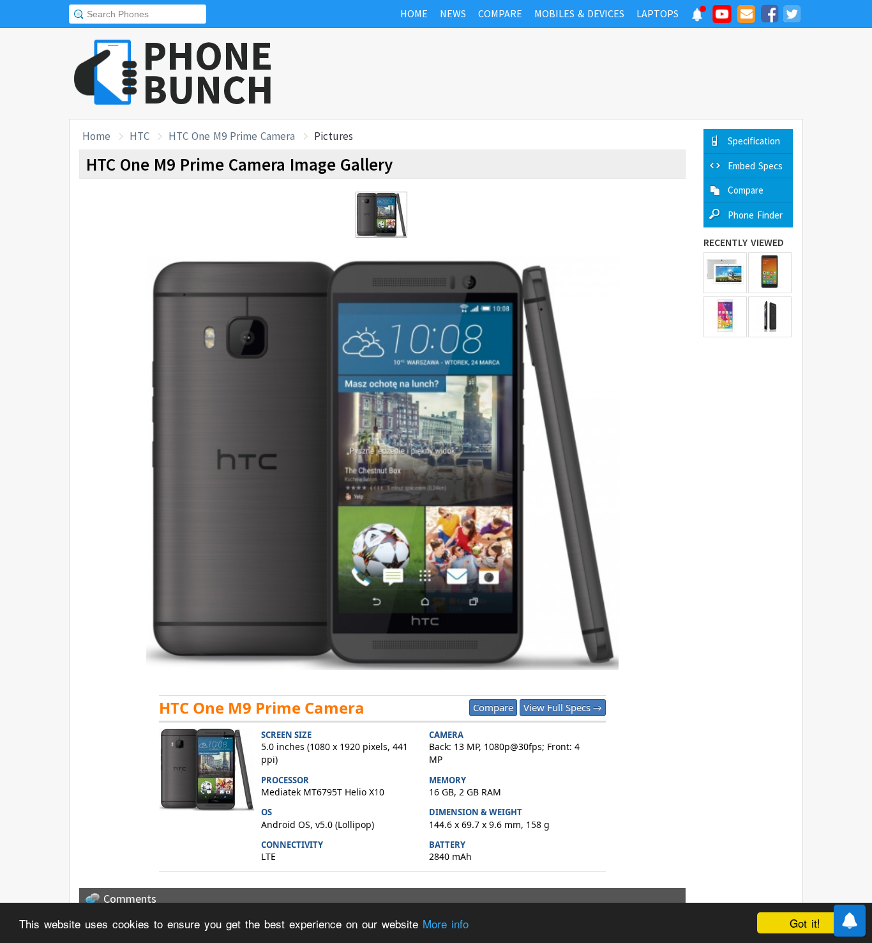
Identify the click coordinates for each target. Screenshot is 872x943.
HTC (139, 136)
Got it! (805, 923)
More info (446, 923)
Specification (754, 141)
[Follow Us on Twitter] (791, 16)
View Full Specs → (562, 707)
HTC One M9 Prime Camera (232, 136)
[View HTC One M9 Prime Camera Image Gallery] (207, 771)
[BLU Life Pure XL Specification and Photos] (725, 316)
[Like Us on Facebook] (769, 16)
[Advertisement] (570, 73)
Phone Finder (755, 215)
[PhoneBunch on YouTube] (722, 18)
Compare (493, 707)
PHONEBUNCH (208, 72)
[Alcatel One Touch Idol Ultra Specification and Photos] (770, 316)
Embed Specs (755, 166)
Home (96, 136)
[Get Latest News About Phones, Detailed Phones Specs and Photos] (105, 73)
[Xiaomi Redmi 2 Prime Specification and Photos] (770, 272)
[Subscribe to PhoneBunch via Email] (746, 16)
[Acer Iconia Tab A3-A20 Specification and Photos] (725, 272)
